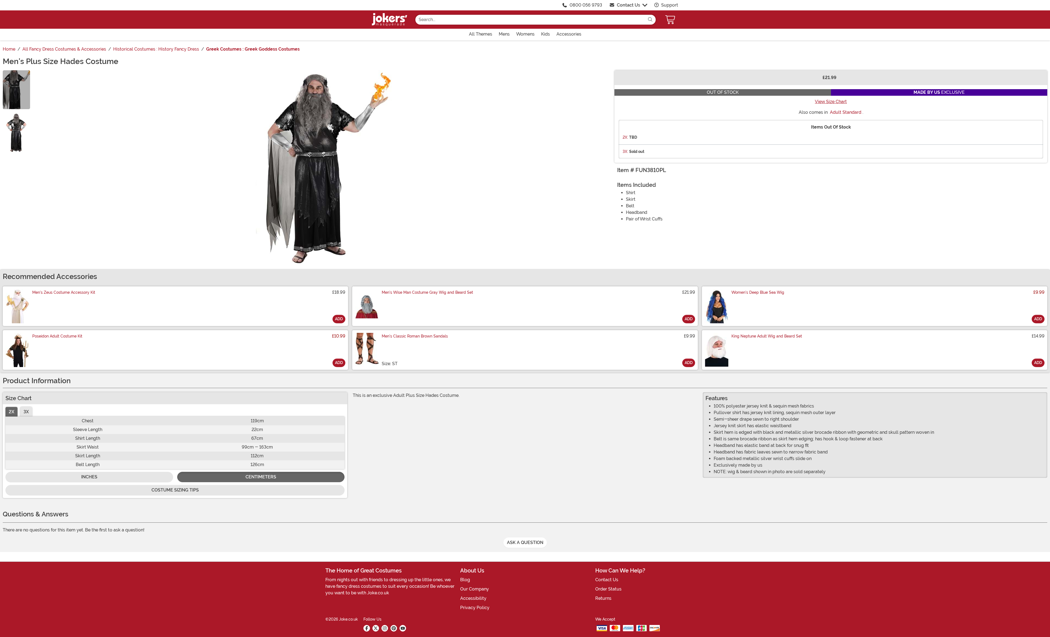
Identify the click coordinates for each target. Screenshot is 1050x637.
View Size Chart (831, 101)
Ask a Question (525, 542)
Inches (89, 476)
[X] (375, 628)
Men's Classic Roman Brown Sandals (415, 336)
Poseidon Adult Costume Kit (57, 336)
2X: (625, 137)
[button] (671, 19)
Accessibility (473, 598)
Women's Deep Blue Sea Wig (757, 292)
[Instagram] (384, 628)
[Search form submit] (650, 20)
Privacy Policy (474, 607)
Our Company (474, 589)
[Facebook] (366, 628)
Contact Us (628, 5)
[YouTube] (402, 628)
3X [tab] (26, 411)
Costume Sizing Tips (175, 490)
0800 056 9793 (586, 5)
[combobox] (530, 20)
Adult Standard (845, 112)
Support (669, 5)
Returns (603, 598)
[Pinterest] (393, 628)
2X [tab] (11, 411)
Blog (465, 579)
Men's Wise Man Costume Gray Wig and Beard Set (427, 292)
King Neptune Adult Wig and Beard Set (766, 336)
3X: (625, 151)
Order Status (608, 589)
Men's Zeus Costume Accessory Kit (63, 292)
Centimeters (261, 476)
